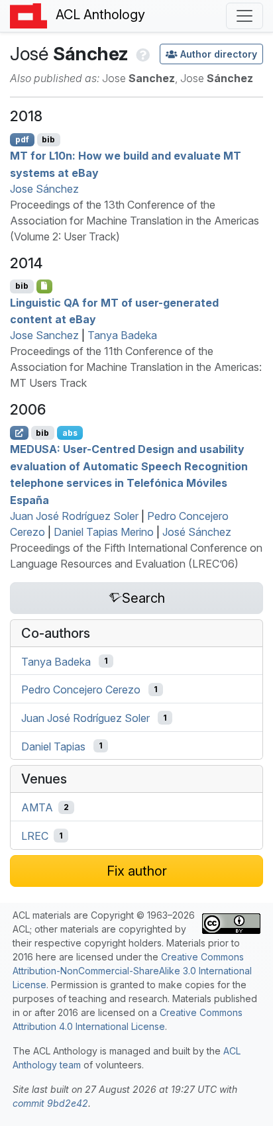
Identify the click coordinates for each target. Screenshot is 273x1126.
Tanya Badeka (122, 335)
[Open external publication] (19, 432)
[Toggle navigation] (244, 16)
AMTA (37, 807)
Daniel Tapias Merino (104, 531)
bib (48, 139)
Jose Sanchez (44, 335)
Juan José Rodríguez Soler (74, 516)
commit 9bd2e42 (50, 1103)
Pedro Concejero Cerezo (80, 689)
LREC (34, 836)
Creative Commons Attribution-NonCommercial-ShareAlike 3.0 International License (132, 970)
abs (70, 433)
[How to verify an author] (141, 53)
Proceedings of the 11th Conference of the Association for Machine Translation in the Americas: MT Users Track (136, 366)
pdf (22, 139)
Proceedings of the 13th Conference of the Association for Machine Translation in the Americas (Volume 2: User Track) (134, 220)
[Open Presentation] (44, 286)
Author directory (218, 54)
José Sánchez (196, 531)
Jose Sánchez (44, 188)
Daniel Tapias (53, 745)
